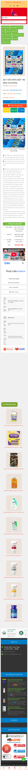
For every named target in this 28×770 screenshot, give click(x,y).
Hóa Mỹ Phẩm (5, 27)
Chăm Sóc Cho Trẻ (6, 38)
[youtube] (17, 5)
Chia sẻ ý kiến (13, 85)
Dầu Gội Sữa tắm (6, 34)
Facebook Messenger (14, 282)
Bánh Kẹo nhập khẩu (12, 31)
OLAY (3, 31)
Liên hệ (22, 110)
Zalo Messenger (14, 287)
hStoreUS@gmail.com (12, 654)
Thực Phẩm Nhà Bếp (18, 34)
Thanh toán (14, 110)
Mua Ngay (6, 110)
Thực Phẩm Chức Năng (16, 27)
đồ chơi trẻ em (6, 42)
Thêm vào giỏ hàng (16, 105)
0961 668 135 (9, 651)
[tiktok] (14, 5)
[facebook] (10, 5)
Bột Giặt (15, 38)
